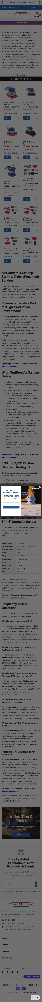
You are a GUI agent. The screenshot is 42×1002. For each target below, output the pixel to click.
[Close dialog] (39, 487)
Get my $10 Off (11, 507)
